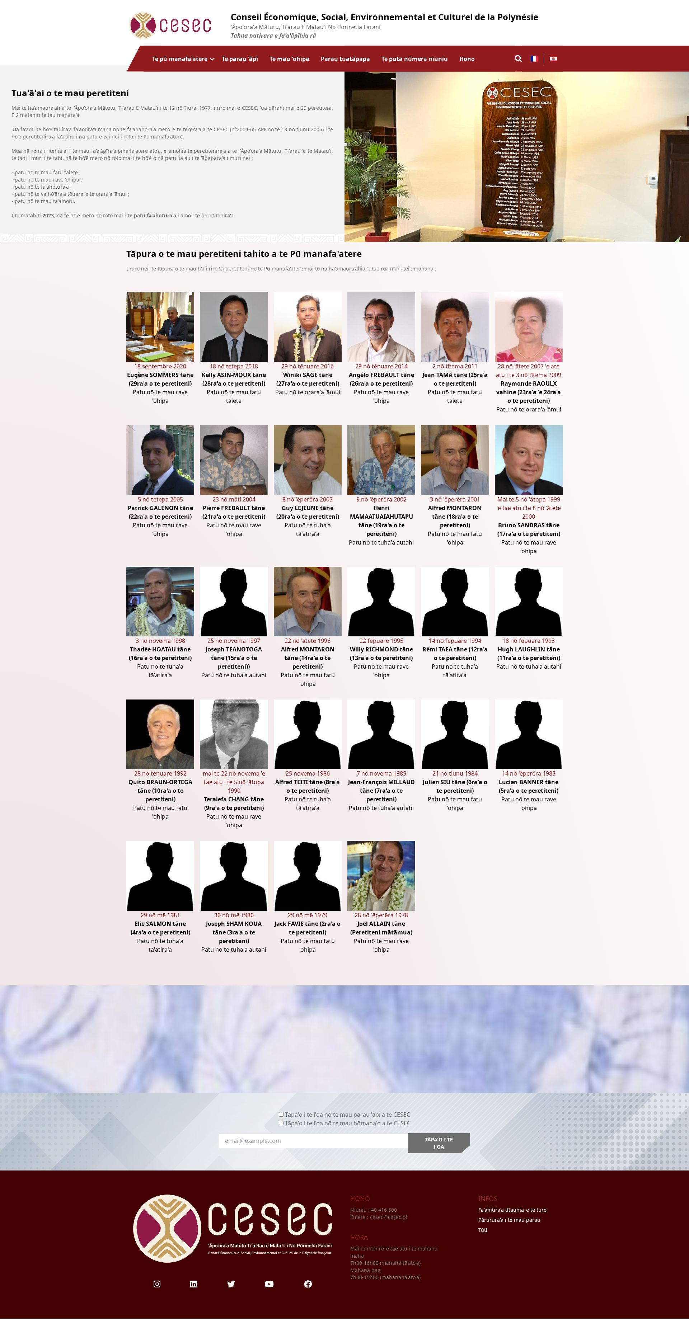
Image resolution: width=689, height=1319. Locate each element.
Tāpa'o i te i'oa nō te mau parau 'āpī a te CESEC (347, 1114)
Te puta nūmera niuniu (414, 58)
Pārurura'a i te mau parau (509, 1219)
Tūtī (482, 1229)
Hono (467, 58)
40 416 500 (384, 1209)
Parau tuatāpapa (345, 58)
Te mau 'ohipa (289, 58)
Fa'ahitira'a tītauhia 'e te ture (512, 1209)
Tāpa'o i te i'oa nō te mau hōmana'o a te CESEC (348, 1123)
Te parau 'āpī (240, 58)
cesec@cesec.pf (389, 1217)
